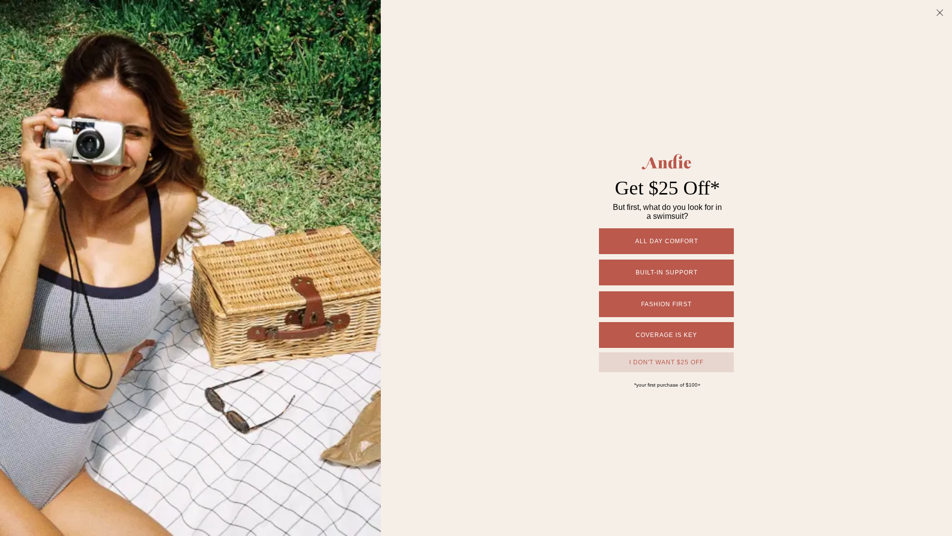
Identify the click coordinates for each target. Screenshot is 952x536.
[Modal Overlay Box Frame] (476, 268)
